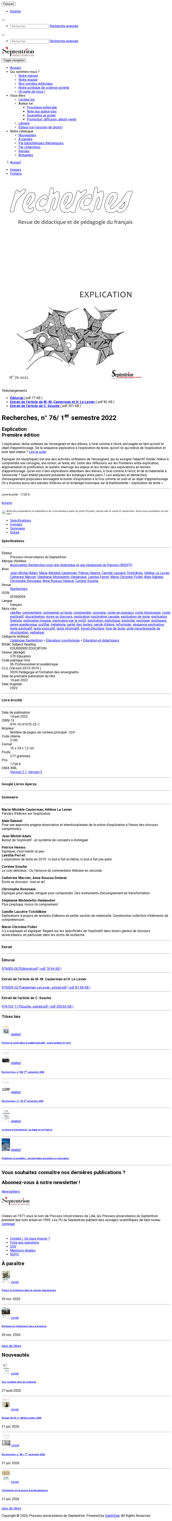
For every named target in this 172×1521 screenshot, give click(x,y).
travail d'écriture (92, 628)
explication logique (37, 621)
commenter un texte (57, 613)
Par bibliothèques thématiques (41, 143)
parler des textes (79, 625)
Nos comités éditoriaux (35, 84)
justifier (44, 625)
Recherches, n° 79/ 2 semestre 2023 (22, 1101)
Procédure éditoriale (42, 107)
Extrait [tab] (14, 532)
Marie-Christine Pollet (126, 577)
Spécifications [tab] (20, 521)
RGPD (14, 1254)
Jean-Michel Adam (24, 573)
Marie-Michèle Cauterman (58, 573)
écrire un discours (59, 617)
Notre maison (28, 76)
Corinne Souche (86, 581)
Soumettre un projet (41, 115)
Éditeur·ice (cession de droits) (40, 127)
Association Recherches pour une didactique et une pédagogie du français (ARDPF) (71, 565)
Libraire (24, 123)
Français (8, 3)
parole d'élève (104, 625)
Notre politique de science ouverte (43, 88)
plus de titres (11, 1346)
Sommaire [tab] (17, 528)
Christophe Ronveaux (25, 581)
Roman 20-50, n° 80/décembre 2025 (21, 1418)
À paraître (25, 139)
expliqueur (158, 621)
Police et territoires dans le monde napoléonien (29, 1290)
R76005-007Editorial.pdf (20, 969)
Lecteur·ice (26, 99)
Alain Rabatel (153, 577)
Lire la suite (37, 452)
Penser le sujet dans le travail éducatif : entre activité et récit (36, 1042)
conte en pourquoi (120, 613)
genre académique (23, 625)
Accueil (15, 68)
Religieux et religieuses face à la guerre (24, 1326)
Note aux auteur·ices (42, 111)
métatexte (58, 625)
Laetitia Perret (98, 577)
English (15, 11)
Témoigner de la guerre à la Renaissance (25, 1490)
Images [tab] (15, 170)
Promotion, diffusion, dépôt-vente (51, 119)
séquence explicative (148, 625)
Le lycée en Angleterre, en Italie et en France (27, 1129)
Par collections (29, 147)
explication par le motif (69, 621)
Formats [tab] (16, 524)
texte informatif (68, 628)
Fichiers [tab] (16, 174)
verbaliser (37, 632)
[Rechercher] (3, 19)
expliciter (128, 621)
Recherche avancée (64, 26)
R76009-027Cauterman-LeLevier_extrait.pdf (34, 987)
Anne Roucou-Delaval (58, 581)
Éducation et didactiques (101, 640)
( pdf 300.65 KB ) (61, 1007)
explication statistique (103, 621)
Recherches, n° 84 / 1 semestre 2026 (23, 1454)
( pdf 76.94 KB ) (50, 969)
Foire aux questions (24, 1242)
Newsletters (11, 1192)
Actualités (25, 155)
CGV (13, 1246)
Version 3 (35, 772)
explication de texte (135, 617)
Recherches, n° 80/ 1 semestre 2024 (23, 1072)
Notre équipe (28, 80)
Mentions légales (23, 1250)
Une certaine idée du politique (19, 1382)
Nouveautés (27, 135)
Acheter (7, 503)
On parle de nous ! (31, 92)
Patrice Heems (89, 573)
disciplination (35, 617)
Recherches (18, 589)
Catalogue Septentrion (26, 640)
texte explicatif (21, 628)
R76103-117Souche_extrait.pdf (25, 1007)
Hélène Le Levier (156, 573)
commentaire (31, 613)
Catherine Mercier (23, 577)
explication (82, 617)
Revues (24, 151)
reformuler (123, 625)
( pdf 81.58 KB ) (79, 987)
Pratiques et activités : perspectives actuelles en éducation (35, 1158)
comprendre (82, 613)
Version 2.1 (18, 772)
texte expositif (44, 628)
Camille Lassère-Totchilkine (122, 573)
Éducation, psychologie (63, 640)
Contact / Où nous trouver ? (30, 1239)
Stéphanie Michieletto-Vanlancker (61, 577)
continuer (8, 1224)
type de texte (115, 628)
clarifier (15, 613)
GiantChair (112, 1516)
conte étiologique (148, 613)
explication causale (105, 617)
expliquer (143, 621)
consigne (99, 613)
